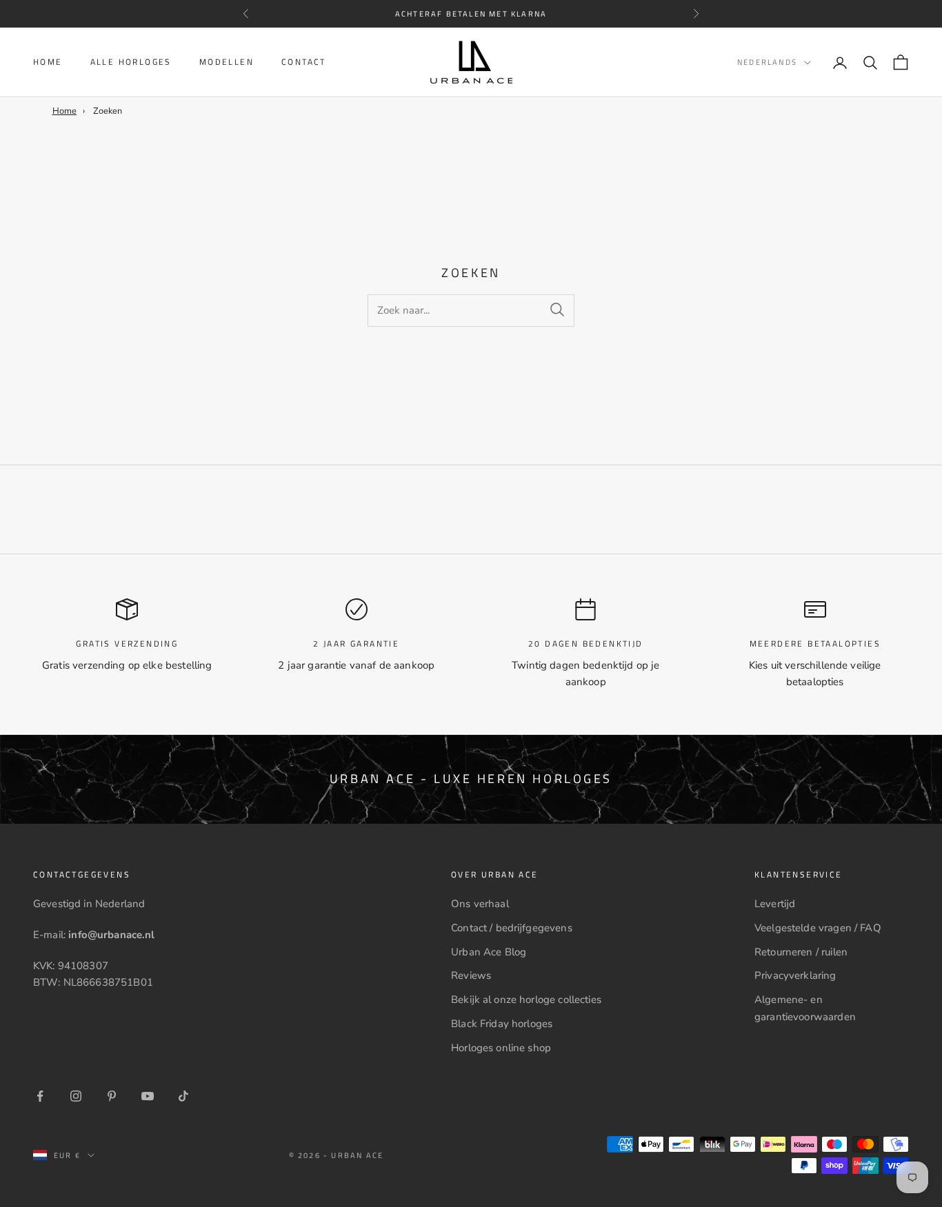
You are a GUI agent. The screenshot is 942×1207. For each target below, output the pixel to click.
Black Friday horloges (501, 1024)
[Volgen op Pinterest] (112, 1096)
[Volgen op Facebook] (40, 1096)
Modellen (226, 61)
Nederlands (767, 62)
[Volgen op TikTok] (183, 1096)
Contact (303, 61)
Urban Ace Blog (488, 952)
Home (48, 61)
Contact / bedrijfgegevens (511, 928)
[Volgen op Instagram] (76, 1096)
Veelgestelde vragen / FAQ (817, 928)
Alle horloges (131, 61)
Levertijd (774, 904)
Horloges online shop (501, 1048)
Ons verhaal (480, 904)
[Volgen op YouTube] (147, 1096)
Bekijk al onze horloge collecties (526, 999)
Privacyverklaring (795, 975)
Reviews (471, 975)
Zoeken (108, 111)
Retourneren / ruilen (801, 952)
